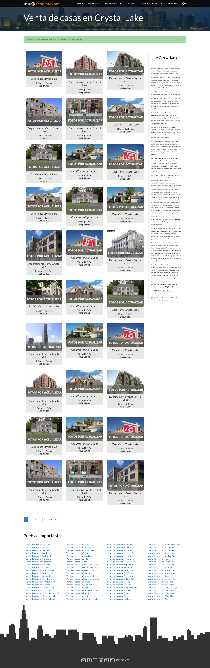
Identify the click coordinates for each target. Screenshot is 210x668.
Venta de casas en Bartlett (38, 553)
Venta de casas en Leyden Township (82, 599)
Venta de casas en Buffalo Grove (40, 581)
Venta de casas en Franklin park (80, 576)
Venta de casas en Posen (118, 593)
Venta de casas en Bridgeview (39, 576)
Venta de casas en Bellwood (38, 556)
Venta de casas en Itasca (77, 593)
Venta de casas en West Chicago (162, 587)
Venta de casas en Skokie (159, 559)
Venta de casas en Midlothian (120, 556)
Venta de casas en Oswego (119, 581)
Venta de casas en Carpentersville (41, 587)
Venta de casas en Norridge (119, 567)
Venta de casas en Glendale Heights (82, 579)
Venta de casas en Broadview (39, 579)
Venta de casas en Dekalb (77, 553)
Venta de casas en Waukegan (161, 584)
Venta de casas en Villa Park (160, 581)
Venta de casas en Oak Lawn (120, 576)
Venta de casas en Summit (159, 576)
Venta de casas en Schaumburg (162, 553)
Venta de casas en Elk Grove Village (82, 567)
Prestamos (132, 3)
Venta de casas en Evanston (79, 573)
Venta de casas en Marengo (119, 544)
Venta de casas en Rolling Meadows (164, 544)
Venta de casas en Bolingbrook (39, 573)
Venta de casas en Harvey (77, 587)
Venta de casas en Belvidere (38, 559)
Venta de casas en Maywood (120, 550)
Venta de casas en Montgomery (121, 559)
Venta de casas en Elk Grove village (82, 564)
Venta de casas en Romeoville (161, 547)
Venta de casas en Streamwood (162, 573)
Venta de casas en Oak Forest (120, 573)
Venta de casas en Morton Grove (122, 561)
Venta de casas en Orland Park (120, 579)
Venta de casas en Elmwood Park (81, 570)
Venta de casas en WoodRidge (161, 596)
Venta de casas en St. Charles (161, 564)
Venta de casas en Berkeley (38, 564)
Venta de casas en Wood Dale (161, 593)
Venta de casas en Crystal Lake (80, 550)
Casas (79, 3)
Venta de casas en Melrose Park (121, 553)
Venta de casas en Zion (158, 599)
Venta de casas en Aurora (37, 547)
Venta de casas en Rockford (119, 599)
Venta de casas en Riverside (119, 596)
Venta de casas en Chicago (38, 590)
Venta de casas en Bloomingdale (40, 570)
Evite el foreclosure (114, 3)
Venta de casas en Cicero (77, 544)
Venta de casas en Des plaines (79, 556)
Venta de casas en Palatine (119, 584)
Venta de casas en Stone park (161, 570)
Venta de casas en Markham (119, 547)
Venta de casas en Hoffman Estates (82, 590)
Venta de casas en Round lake (161, 550)
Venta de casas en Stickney (160, 567)
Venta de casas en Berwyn (37, 567)
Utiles (144, 3)
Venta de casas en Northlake (120, 570)
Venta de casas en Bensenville (39, 561)
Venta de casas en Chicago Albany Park (43, 593)
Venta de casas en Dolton (77, 559)
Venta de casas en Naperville (120, 564)
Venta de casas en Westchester (162, 590)
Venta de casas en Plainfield (119, 590)
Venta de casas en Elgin (76, 561)
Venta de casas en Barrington (39, 550)
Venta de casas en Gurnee (78, 581)
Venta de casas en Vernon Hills (161, 579)
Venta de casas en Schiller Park (161, 556)
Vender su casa (94, 3)
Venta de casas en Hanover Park (80, 584)
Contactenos (172, 3)
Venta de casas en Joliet (77, 596)
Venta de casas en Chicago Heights (41, 596)
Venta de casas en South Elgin (161, 561)
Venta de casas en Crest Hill (78, 547)
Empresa (156, 3)
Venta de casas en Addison (38, 544)
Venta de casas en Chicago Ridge (40, 599)
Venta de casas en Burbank (38, 584)
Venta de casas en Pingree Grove (122, 587)
